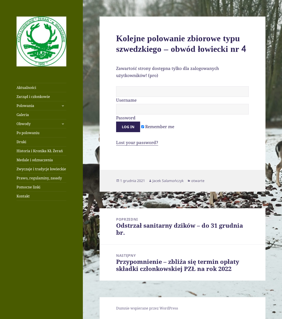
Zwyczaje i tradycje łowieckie (41, 169)
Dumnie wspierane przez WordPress (147, 308)
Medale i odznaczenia (35, 160)
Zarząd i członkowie (33, 96)
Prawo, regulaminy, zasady (39, 178)
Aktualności (26, 87)
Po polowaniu (28, 132)
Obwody (24, 123)
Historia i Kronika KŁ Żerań (40, 150)
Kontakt (23, 196)
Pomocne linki (28, 187)
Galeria (23, 114)
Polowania (25, 105)
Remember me (159, 126)
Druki (21, 141)
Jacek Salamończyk (168, 180)
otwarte (197, 180)
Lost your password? (137, 142)
